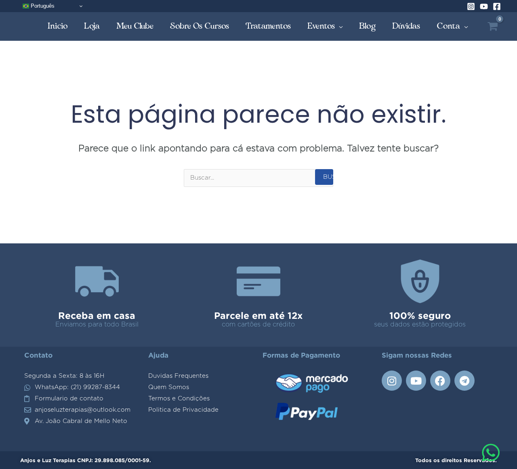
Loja (92, 26)
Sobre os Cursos (199, 26)
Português (42, 6)
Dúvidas (406, 26)
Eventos (321, 26)
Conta (448, 26)
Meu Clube (135, 26)
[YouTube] (484, 6)
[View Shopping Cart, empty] (492, 26)
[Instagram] (471, 6)
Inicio (58, 26)
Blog (367, 26)
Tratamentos (268, 26)
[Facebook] (497, 6)
